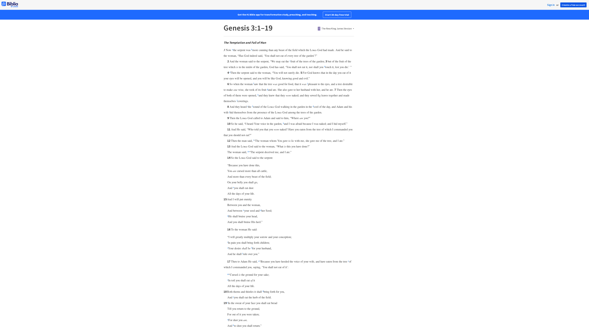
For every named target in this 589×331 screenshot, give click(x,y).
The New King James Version (336, 28)
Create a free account (573, 4)
